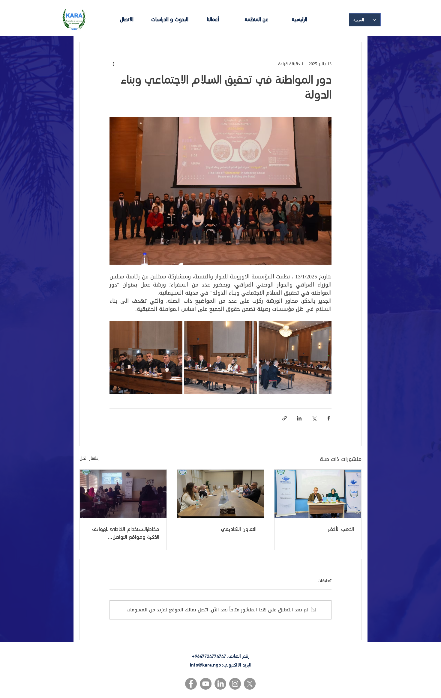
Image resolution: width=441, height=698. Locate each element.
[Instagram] (235, 684)
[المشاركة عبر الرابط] (284, 418)
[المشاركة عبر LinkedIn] (299, 418)
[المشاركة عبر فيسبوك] (329, 418)
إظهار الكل (90, 458)
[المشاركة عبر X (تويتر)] (314, 418)
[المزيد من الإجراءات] (113, 63)
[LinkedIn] (220, 684)
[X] (250, 684)
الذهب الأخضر (341, 529)
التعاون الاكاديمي (238, 529)
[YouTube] (206, 684)
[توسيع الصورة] (295, 357)
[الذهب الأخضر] (317, 494)
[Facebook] (191, 684)
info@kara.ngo (205, 665)
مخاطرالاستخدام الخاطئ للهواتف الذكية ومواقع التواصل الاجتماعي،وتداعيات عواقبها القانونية (125, 534)
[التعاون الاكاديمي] (220, 494)
